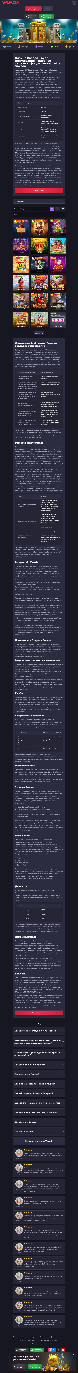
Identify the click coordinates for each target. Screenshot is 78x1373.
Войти (48, 9)
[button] (2, 31)
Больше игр (39, 333)
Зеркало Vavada (39, 190)
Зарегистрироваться (33, 9)
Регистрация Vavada (39, 1013)
